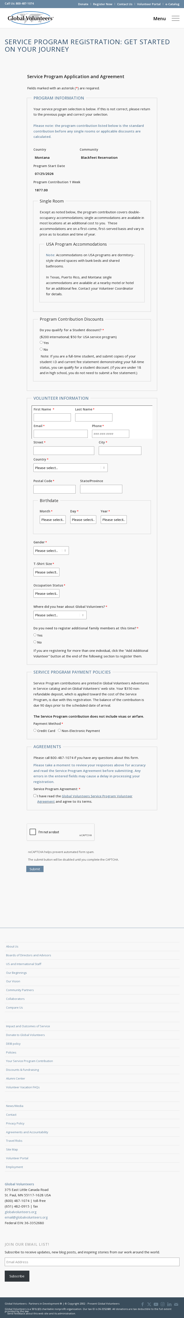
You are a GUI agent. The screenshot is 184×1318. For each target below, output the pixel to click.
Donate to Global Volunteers (25, 1035)
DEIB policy (13, 1044)
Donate (83, 4)
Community (89, 149)
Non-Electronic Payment (81, 731)
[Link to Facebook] (142, 1304)
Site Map (12, 1149)
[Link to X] (149, 1304)
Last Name (83, 409)
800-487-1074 (25, 3)
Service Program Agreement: (55, 789)
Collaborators (15, 999)
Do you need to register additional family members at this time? (84, 628)
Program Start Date (49, 166)
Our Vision (13, 981)
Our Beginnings (16, 973)
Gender (39, 542)
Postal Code (42, 481)
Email (38, 426)
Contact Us (124, 4)
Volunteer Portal (149, 4)
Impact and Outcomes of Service (28, 1026)
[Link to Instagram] (162, 1304)
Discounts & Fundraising (22, 1070)
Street (38, 442)
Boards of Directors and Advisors (28, 955)
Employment (14, 1167)
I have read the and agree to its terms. (84, 799)
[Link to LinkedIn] (169, 1304)
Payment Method (47, 723)
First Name (43, 409)
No (46, 349)
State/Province (91, 481)
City (102, 442)
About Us (12, 946)
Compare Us (14, 1007)
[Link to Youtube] (156, 1304)
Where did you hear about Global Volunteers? (69, 606)
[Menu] (174, 18)
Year (104, 511)
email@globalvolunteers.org (26, 1217)
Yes (46, 343)
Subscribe (16, 1276)
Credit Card (46, 731)
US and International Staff (23, 964)
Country (39, 149)
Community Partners (20, 990)
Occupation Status (48, 585)
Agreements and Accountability (27, 1132)
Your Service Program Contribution (29, 1061)
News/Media (14, 1106)
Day (73, 511)
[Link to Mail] (176, 1304)
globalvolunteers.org (21, 1212)
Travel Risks (14, 1141)
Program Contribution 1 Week (56, 182)
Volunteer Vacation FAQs (23, 1087)
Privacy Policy (15, 1123)
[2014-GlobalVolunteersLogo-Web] (30, 18)
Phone (97, 426)
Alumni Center (15, 1078)
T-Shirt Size (42, 564)
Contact (11, 1115)
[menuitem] (83, 4)
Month (45, 511)
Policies (11, 1052)
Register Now (102, 4)
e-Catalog (172, 4)
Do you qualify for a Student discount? (70, 330)
